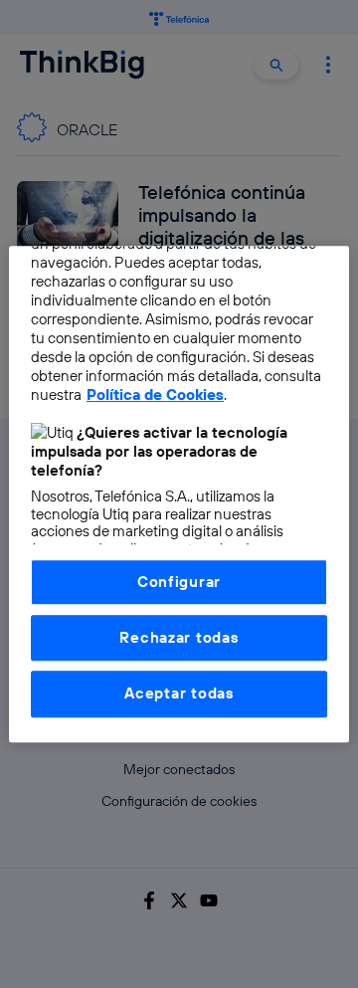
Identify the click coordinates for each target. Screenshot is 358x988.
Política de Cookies (155, 394)
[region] (179, 494)
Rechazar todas (178, 637)
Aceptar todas (179, 694)
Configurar (179, 581)
